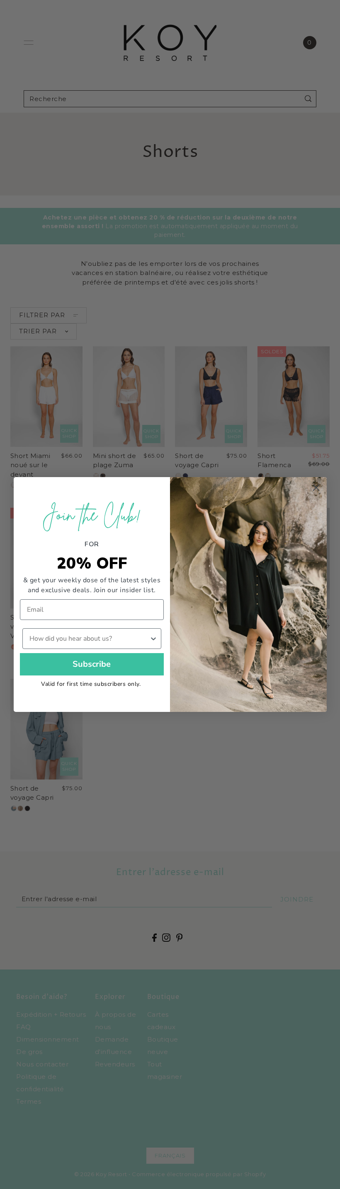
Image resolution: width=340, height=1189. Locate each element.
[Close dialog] (316, 487)
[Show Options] (153, 639)
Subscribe (92, 664)
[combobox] (89, 639)
